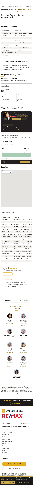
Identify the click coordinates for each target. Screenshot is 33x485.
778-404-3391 (23, 352)
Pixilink (10, 429)
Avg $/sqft (4, 94)
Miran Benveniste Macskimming (16, 376)
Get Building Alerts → (8, 482)
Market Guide (22, 9)
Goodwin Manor (6, 236)
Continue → (16, 155)
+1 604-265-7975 (7, 426)
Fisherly (15, 429)
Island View (5, 229)
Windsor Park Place (7, 251)
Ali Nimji (9, 349)
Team (3, 445)
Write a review (7, 274)
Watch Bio (23, 325)
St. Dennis (4, 256)
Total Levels (19, 99)
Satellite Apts (5, 241)
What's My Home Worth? (14, 463)
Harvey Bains (23, 362)
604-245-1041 (23, 323)
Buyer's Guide (5, 450)
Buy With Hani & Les (14, 468)
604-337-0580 (10, 352)
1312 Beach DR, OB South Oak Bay (23, 222)
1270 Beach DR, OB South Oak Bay (23, 219)
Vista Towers (5, 219)
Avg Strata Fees (5, 99)
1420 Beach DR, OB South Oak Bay (23, 253)
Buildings (9, 6)
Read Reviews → (16, 403)
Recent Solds (5, 455)
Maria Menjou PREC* (9, 335)
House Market (6, 443)
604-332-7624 (23, 366)
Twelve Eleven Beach (7, 234)
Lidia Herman (23, 349)
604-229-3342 (16, 118)
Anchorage (5, 222)
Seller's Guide (5, 448)
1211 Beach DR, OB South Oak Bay (23, 234)
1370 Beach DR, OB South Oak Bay (23, 244)
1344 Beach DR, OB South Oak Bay (23, 229)
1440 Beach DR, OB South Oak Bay (23, 258)
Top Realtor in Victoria (25, 11)
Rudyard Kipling (6, 253)
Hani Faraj (9, 320)
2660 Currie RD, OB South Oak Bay (23, 231)
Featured (4, 452)
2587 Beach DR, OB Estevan (21, 227)
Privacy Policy (5, 434)
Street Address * (7, 141)
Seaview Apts (5, 246)
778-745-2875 (9, 366)
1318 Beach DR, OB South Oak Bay (23, 224)
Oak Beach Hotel (6, 239)
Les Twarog (23, 320)
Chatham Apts (5, 231)
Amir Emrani (23, 335)
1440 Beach (5, 261)
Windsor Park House (7, 248)
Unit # (27, 148)
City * (3, 148)
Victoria (17, 6)
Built (18, 94)
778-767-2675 (9, 339)
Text (25, 118)
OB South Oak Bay (27, 6)
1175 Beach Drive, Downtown (21, 239)
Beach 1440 (5, 258)
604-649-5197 (16, 381)
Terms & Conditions (7, 432)
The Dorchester (6, 244)
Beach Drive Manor (7, 224)
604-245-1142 (23, 339)
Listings (17, 11)
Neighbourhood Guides (8, 441)
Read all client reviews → (16, 306)
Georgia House (6, 227)
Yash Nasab (9, 362)
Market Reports (9, 11)
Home (3, 6)
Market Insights (6, 436)
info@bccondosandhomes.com (21, 426)
